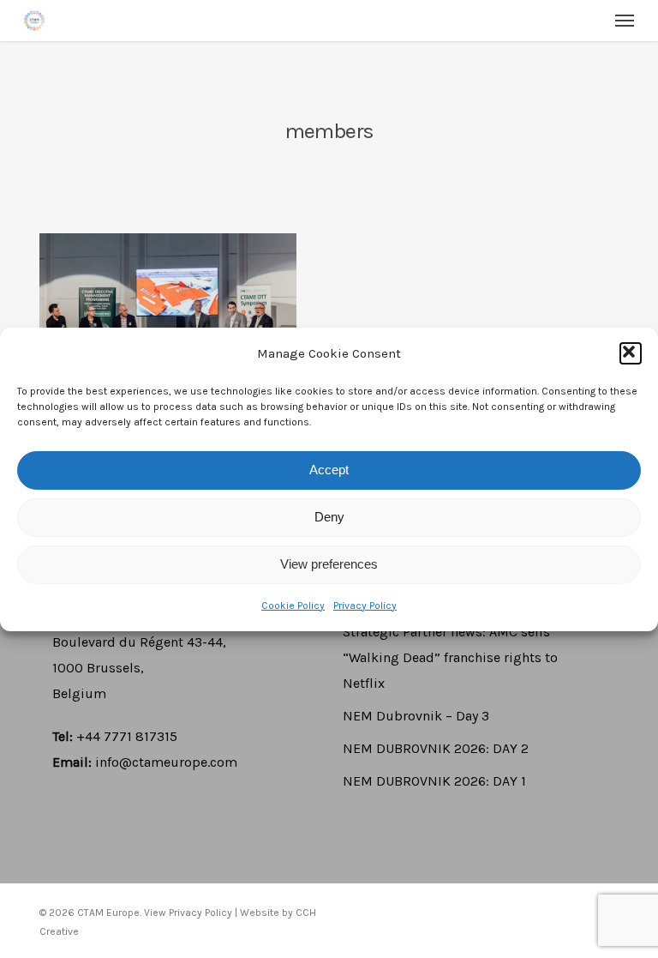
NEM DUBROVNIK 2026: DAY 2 (436, 748)
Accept (329, 469)
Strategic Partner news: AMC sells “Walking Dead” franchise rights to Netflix (450, 657)
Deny (329, 516)
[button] (630, 353)
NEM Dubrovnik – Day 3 (416, 716)
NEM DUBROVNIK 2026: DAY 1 (434, 781)
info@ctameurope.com (166, 762)
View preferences (329, 564)
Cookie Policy (293, 606)
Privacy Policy (365, 606)
